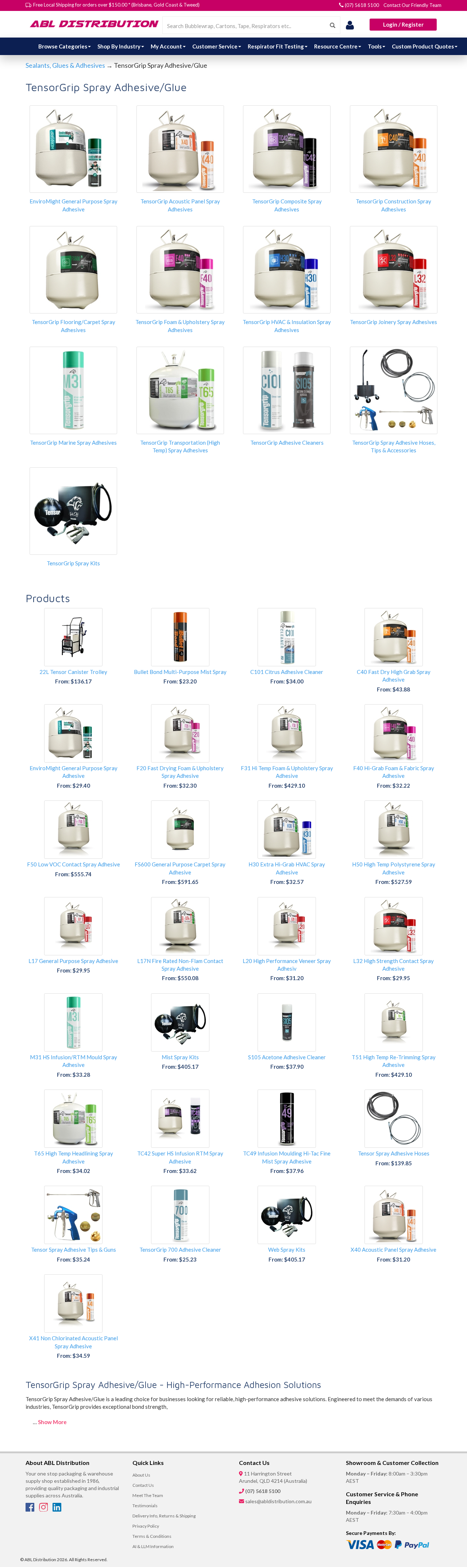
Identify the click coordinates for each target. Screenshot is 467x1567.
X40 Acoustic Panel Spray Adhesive (393, 1249)
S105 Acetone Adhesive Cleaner (287, 1057)
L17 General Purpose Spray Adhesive (73, 961)
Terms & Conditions (151, 1536)
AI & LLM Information (153, 1546)
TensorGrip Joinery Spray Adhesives (393, 322)
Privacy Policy (145, 1526)
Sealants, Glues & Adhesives (65, 65)
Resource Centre (336, 46)
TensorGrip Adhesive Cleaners (287, 442)
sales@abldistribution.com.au (278, 1501)
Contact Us (143, 1485)
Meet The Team (147, 1495)
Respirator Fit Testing (276, 46)
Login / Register (403, 24)
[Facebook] (30, 1509)
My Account (166, 46)
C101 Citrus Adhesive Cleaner (286, 671)
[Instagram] (44, 1509)
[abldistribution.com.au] (93, 23)
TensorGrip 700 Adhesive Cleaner (180, 1249)
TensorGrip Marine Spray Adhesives (73, 442)
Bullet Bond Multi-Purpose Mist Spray (180, 671)
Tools (375, 46)
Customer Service (215, 46)
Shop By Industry (118, 46)
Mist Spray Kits (180, 1057)
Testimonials (145, 1505)
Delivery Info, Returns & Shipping (164, 1516)
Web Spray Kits (286, 1249)
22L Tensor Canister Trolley (73, 671)
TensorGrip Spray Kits (73, 563)
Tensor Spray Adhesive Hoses (393, 1153)
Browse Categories (62, 46)
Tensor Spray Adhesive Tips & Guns (73, 1249)
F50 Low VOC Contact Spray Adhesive (73, 864)
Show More (52, 1422)
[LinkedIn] (57, 1509)
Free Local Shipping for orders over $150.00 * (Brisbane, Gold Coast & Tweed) (116, 5)
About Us (141, 1475)
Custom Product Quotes (423, 46)
